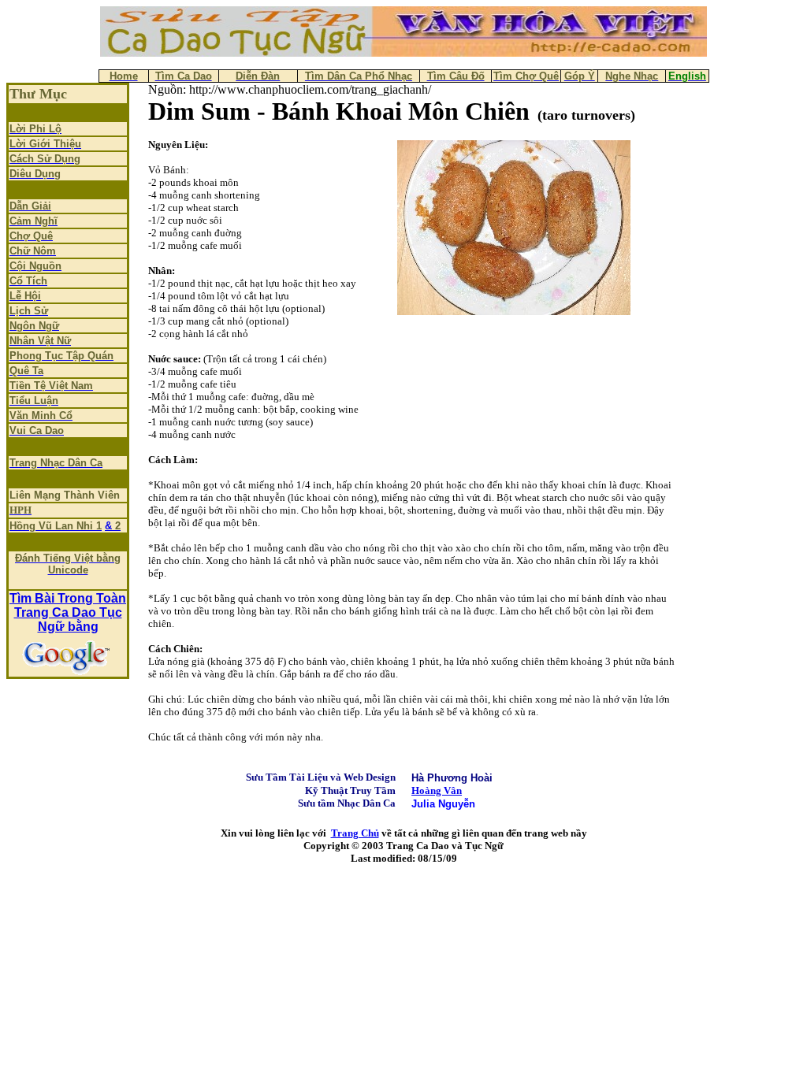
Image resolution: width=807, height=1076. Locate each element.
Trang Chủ (355, 833)
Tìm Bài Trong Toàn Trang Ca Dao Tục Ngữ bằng (67, 612)
